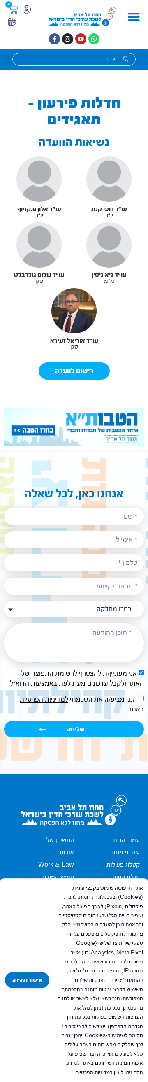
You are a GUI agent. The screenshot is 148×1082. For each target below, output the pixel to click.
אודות (67, 852)
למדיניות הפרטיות (44, 700)
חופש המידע (58, 877)
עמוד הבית (126, 840)
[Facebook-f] (54, 38)
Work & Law (56, 864)
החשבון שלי (59, 840)
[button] (134, 16)
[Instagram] (67, 38)
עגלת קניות (126, 877)
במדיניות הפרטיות (94, 1072)
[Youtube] (80, 38)
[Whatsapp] (93, 38)
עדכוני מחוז (126, 852)
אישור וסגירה (27, 980)
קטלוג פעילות (123, 864)
